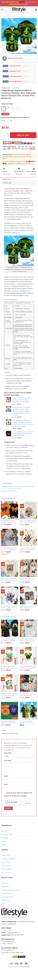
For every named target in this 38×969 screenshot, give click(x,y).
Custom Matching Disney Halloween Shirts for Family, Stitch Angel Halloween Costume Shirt (9, 721)
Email (6, 784)
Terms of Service (6, 872)
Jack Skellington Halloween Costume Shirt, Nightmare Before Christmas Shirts (9, 548)
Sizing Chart (5, 886)
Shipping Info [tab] (7, 183)
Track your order (6, 834)
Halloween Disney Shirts (10, 491)
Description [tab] (6, 179)
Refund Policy (5, 866)
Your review (8, 760)
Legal (3, 904)
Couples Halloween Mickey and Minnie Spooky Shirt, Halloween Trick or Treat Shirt (28, 579)
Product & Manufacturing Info (10, 890)
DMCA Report (5, 900)
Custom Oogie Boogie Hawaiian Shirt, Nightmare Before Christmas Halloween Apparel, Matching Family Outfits (9, 639)
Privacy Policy (5, 855)
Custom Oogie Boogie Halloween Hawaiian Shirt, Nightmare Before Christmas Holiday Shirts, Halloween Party (28, 721)
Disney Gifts (15, 88)
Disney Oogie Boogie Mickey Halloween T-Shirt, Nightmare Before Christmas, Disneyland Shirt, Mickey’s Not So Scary (28, 667)
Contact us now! (6, 930)
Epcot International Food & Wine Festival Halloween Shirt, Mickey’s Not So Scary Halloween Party (28, 521)
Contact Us (4, 883)
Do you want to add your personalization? (15, 117)
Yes (11, 120)
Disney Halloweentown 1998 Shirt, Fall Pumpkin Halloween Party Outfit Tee (9, 579)
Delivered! (32, 174)
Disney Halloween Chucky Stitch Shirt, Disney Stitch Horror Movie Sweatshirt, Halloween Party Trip (8, 606)
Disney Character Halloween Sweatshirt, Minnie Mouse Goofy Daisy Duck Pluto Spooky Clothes (28, 548)
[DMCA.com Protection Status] (19, 957)
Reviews (4, 841)
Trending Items (5, 88)
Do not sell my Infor (7, 897)
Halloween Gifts (25, 486)
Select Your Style (7, 104)
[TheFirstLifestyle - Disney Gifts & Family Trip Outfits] (19, 9)
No (4, 120)
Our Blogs (4, 838)
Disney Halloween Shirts (19, 293)
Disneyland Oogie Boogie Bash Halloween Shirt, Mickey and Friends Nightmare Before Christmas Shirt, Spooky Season (9, 667)
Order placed (6, 174)
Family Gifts (17, 486)
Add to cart (23, 135)
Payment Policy (6, 869)
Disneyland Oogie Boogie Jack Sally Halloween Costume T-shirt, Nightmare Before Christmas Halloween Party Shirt (28, 694)
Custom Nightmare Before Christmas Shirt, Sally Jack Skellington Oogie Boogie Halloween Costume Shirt (27, 639)
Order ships (19, 174)
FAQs (3, 845)
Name (6, 776)
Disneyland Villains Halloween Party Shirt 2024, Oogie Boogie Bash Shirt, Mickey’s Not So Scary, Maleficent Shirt (9, 694)
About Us (4, 831)
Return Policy (5, 862)
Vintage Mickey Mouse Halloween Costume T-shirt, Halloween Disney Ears (9, 521)
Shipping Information (8, 859)
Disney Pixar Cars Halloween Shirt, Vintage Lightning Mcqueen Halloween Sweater (28, 606)
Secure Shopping (6, 893)
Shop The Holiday (9, 488)
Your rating (8, 753)
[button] (2, 9)
